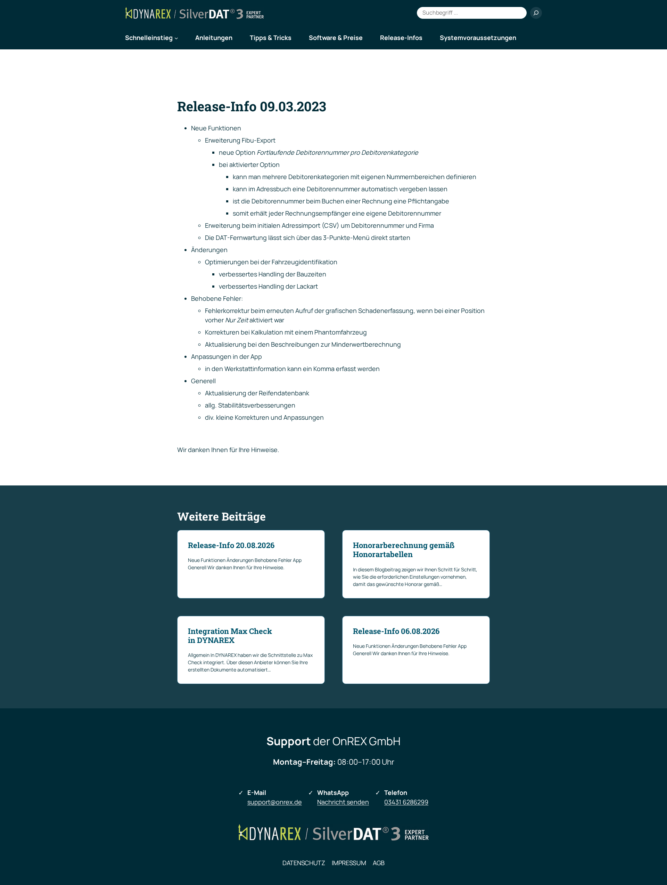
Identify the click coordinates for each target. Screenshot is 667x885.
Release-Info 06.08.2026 (396, 631)
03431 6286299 (406, 802)
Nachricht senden (343, 802)
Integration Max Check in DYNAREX (230, 636)
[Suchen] (536, 13)
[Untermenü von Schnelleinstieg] (176, 38)
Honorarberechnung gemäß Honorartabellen (403, 550)
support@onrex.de (274, 802)
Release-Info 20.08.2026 (231, 545)
